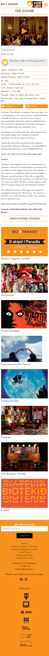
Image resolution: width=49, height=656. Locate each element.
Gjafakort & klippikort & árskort (24, 549)
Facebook (9, 106)
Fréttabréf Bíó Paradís (25, 558)
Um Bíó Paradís (24, 552)
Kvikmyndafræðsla (24, 555)
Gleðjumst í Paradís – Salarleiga (24, 546)
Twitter (33, 106)
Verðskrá (24, 543)
